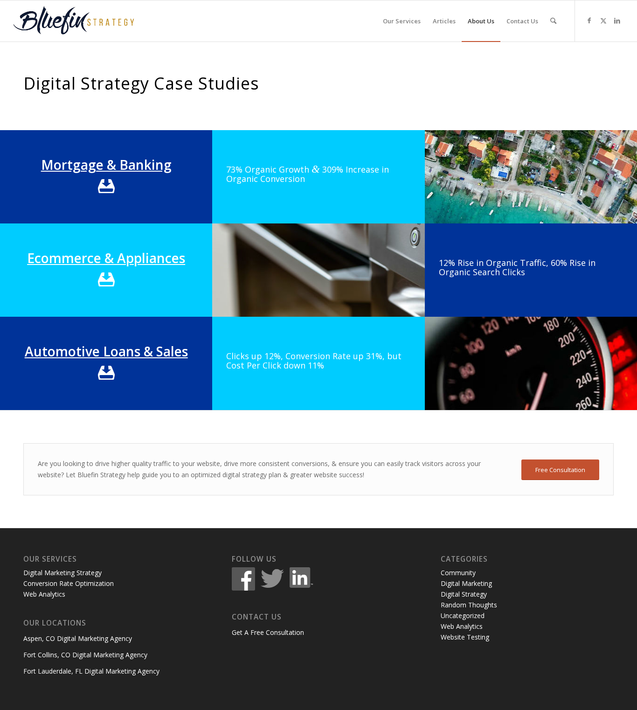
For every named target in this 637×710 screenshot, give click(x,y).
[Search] (553, 21)
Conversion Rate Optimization (68, 583)
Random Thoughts (469, 604)
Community (458, 572)
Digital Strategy (464, 594)
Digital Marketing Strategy (62, 572)
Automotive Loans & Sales (106, 351)
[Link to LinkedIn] (617, 21)
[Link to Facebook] (589, 21)
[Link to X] (603, 21)
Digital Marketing (466, 583)
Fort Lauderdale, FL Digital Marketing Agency (91, 671)
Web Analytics (44, 594)
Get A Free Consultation (268, 632)
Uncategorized (463, 615)
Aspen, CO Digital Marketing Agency (77, 638)
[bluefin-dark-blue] (74, 21)
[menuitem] (402, 21)
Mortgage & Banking (106, 165)
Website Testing (465, 637)
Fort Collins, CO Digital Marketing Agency (85, 654)
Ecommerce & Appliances (106, 258)
